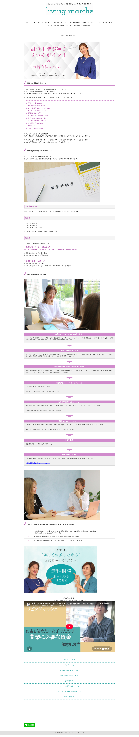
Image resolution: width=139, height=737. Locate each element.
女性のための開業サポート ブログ (69, 686)
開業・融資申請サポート (78, 22)
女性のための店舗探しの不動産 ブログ (69, 691)
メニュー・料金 (34, 22)
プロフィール (45, 22)
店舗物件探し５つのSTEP (60, 22)
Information (69, 25)
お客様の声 (92, 22)
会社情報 (77, 25)
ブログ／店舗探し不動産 (56, 25)
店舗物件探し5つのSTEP (69, 670)
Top (27, 22)
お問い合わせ (85, 25)
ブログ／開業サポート (104, 22)
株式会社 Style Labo (65, 733)
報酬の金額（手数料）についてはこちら (38, 463)
